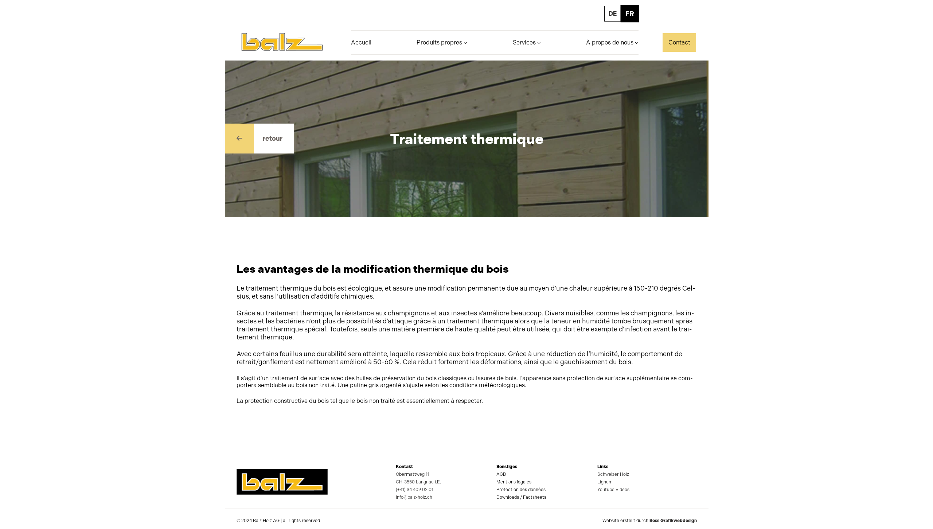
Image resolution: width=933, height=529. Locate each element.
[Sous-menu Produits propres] (465, 42)
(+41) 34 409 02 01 (414, 489)
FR (629, 13)
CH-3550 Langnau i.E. (418, 482)
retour (272, 139)
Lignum (605, 482)
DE (613, 13)
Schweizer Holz (613, 474)
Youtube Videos (613, 489)
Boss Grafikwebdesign (673, 520)
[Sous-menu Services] (539, 42)
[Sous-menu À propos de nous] (637, 42)
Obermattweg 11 (412, 474)
